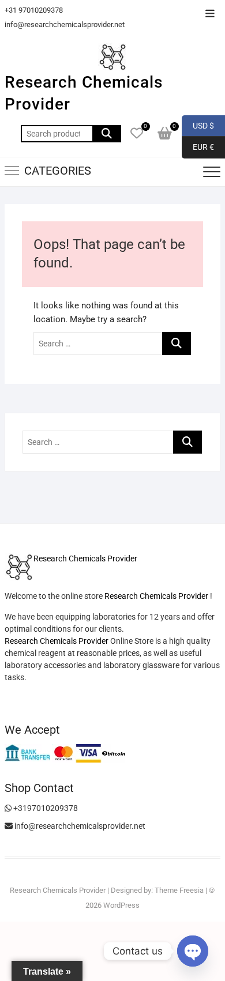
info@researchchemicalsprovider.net (65, 24)
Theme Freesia (179, 890)
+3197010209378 (45, 808)
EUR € (198, 147)
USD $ (198, 125)
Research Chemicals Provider (84, 93)
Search (106, 133)
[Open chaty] (192, 951)
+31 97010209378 (34, 10)
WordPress (121, 905)
